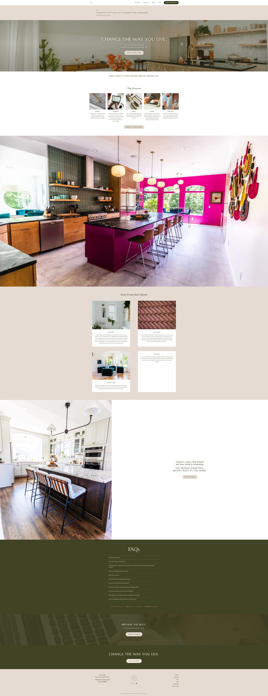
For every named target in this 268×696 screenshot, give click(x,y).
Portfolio (177, 675)
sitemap (108, 15)
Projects (138, 2)
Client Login (176, 684)
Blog (159, 2)
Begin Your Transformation (134, 127)
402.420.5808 (102, 675)
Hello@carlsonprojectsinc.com (102, 677)
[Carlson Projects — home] (91, 3)
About (154, 2)
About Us (176, 677)
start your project (143, 12)
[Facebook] (134, 683)
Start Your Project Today (134, 52)
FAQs (177, 679)
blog (134, 12)
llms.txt (103, 15)
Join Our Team (175, 686)
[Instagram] (131, 683)
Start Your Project (171, 2)
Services (146, 2)
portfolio (127, 12)
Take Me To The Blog (134, 634)
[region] (134, 211)
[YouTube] (136, 683)
